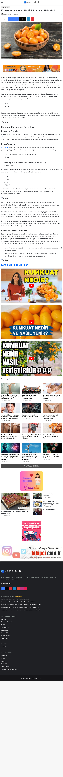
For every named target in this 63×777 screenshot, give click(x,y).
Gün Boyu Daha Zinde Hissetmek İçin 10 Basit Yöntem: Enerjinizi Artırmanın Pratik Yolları (31, 457)
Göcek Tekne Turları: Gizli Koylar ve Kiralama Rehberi (15, 599)
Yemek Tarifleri (5, 627)
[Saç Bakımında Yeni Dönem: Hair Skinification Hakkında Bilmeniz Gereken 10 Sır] (10, 428)
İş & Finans (4, 643)
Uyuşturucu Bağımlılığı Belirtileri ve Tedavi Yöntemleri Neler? (29, 396)
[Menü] (2, 3)
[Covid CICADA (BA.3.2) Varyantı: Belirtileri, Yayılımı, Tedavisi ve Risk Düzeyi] (52, 448)
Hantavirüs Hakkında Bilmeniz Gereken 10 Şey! (30, 415)
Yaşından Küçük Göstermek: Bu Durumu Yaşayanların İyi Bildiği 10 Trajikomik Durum (10, 416)
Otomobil (3, 646)
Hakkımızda (4, 655)
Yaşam (3, 624)
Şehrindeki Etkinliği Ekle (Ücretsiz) (10, 669)
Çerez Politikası (5, 666)
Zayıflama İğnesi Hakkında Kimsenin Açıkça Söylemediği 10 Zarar (52, 396)
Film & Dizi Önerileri (6, 622)
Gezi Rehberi (4, 630)
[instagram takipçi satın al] (31, 551)
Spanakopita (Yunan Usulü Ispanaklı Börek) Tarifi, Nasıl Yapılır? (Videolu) (51, 503)
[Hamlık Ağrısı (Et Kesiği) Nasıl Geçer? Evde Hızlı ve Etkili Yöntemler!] (31, 428)
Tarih (2, 641)
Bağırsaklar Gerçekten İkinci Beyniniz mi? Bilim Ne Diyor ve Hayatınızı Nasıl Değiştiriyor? (10, 457)
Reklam (3, 661)
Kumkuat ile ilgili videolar (14, 264)
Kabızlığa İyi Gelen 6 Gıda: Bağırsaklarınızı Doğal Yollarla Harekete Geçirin (10, 396)
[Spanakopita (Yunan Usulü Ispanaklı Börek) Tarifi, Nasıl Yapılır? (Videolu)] (37, 504)
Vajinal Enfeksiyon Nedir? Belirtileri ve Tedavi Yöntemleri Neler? (51, 416)
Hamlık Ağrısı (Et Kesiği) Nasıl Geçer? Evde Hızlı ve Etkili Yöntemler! (31, 436)
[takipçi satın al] (31, 68)
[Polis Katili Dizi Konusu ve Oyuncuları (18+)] (37, 496)
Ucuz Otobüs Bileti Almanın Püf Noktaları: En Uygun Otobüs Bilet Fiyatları (20, 607)
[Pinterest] (32, 19)
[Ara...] (61, 3)
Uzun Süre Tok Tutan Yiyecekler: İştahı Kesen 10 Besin (51, 436)
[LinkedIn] (28, 19)
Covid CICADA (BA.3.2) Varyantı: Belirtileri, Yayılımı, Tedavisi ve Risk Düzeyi (52, 456)
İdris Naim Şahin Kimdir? (50, 509)
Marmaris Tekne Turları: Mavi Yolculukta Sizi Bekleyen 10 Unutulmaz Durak (21, 604)
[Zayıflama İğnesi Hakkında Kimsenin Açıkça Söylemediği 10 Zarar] (52, 388)
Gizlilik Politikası (5, 664)
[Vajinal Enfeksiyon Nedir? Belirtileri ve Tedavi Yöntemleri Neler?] (52, 408)
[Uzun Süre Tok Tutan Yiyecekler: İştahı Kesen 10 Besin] (52, 428)
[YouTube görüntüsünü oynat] (31, 286)
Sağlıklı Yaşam (5, 7)
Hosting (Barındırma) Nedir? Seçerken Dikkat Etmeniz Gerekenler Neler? (20, 610)
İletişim (3, 658)
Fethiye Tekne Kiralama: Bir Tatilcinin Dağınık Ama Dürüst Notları (18, 601)
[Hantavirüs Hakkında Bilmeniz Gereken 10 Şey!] (31, 408)
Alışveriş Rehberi (5, 633)
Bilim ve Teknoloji (5, 635)
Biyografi (3, 619)
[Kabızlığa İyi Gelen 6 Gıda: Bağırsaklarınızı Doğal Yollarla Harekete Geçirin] (10, 388)
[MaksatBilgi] (31, 2)
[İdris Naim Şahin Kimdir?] (37, 511)
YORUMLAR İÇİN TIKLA (31, 466)
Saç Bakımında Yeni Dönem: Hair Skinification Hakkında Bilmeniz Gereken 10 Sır (10, 436)
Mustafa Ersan (7, 14)
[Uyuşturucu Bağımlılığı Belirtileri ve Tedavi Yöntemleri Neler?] (31, 388)
